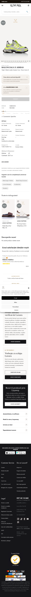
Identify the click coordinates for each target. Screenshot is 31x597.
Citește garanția (15, 341)
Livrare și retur (7, 425)
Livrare (2, 474)
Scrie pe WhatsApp (15, 377)
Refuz (15, 302)
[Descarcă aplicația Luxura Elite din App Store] (10, 452)
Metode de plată (5, 470)
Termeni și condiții (5, 502)
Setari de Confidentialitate (6, 527)
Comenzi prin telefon (21, 477)
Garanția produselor (21, 491)
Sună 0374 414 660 (15, 372)
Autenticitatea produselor (22, 487)
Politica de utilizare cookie (7, 515)
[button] (28, 288)
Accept (15, 298)
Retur (2, 477)
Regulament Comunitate (6, 511)
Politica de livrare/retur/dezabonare (6, 522)
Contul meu (3, 481)
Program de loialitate (21, 470)
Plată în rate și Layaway (11, 419)
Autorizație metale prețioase (7, 537)
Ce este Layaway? (15, 404)
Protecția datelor (4, 518)
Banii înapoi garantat (21, 484)
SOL (2, 533)
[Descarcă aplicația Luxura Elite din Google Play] (21, 452)
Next (28, 266)
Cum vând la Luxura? (5, 484)
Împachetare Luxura (9, 430)
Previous (26, 266)
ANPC (2, 530)
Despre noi (19, 467)
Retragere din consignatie (6, 487)
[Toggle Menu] (2, 5)
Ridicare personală (21, 474)
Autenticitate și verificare (11, 414)
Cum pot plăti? (20, 481)
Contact (3, 467)
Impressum (16, 309)
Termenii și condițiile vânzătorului (5, 507)
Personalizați (16, 307)
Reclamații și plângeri (5, 540)
